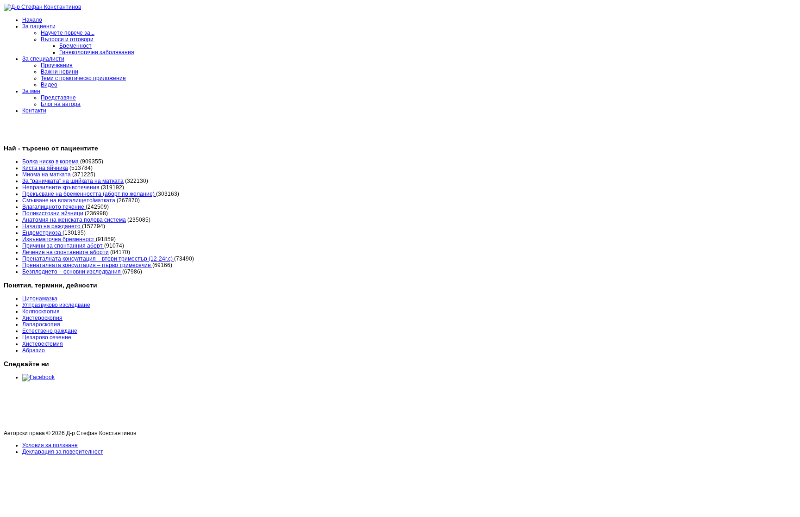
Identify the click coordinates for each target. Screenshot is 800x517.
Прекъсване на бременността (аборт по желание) (89, 194)
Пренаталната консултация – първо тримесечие (87, 265)
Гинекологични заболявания (96, 52)
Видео (49, 84)
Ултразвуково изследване (56, 305)
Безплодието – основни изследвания (72, 271)
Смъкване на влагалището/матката (69, 200)
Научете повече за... (67, 33)
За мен (31, 91)
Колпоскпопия (41, 311)
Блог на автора (61, 104)
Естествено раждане (49, 331)
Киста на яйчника (45, 168)
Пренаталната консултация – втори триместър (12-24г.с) (98, 258)
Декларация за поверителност (62, 451)
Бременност (75, 46)
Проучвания (57, 65)
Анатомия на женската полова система (74, 220)
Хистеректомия (42, 344)
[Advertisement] (172, 408)
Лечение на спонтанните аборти (65, 252)
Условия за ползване (50, 445)
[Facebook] (38, 377)
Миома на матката (46, 174)
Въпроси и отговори (67, 39)
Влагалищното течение (54, 207)
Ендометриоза (42, 233)
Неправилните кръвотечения (61, 187)
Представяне (58, 97)
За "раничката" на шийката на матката (73, 181)
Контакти (34, 110)
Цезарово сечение (46, 337)
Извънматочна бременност (59, 239)
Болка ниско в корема (51, 161)
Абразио (33, 350)
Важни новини (59, 72)
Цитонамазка (39, 298)
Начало (32, 20)
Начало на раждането (52, 226)
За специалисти (43, 59)
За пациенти (39, 26)
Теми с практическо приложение (83, 78)
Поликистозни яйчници (52, 213)
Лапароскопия (41, 324)
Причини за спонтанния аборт (63, 246)
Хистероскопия (42, 318)
